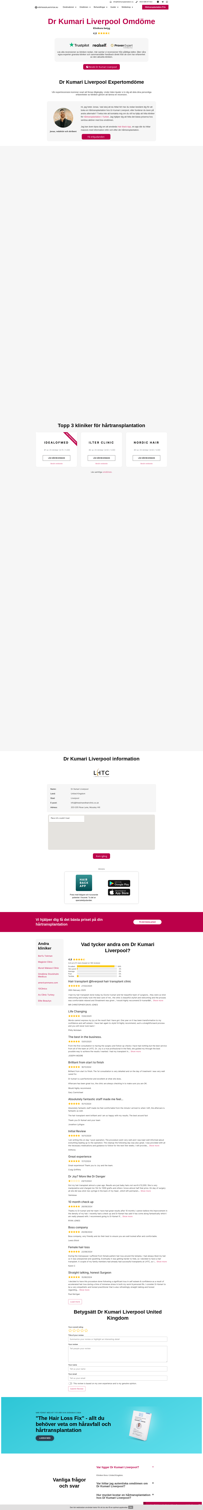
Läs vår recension (56, 458)
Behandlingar (99, 7)
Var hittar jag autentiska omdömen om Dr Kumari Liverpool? (122, 1485)
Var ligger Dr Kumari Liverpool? (117, 1467)
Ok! (130, 1507)
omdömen (107, 472)
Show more (158, 1000)
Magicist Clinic (45, 962)
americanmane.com (48, 982)
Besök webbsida (56, 463)
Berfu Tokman (45, 956)
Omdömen (84, 7)
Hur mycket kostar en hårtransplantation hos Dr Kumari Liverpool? (123, 1496)
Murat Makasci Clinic (48, 968)
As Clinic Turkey (46, 995)
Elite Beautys (44, 1001)
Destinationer (68, 7)
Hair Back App (124, 127)
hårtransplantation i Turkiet (96, 117)
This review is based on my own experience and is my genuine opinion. (105, 1383)
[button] (125, 1467)
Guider (113, 7)
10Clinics (42, 988)
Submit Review (76, 1389)
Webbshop (126, 7)
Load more (75, 1302)
